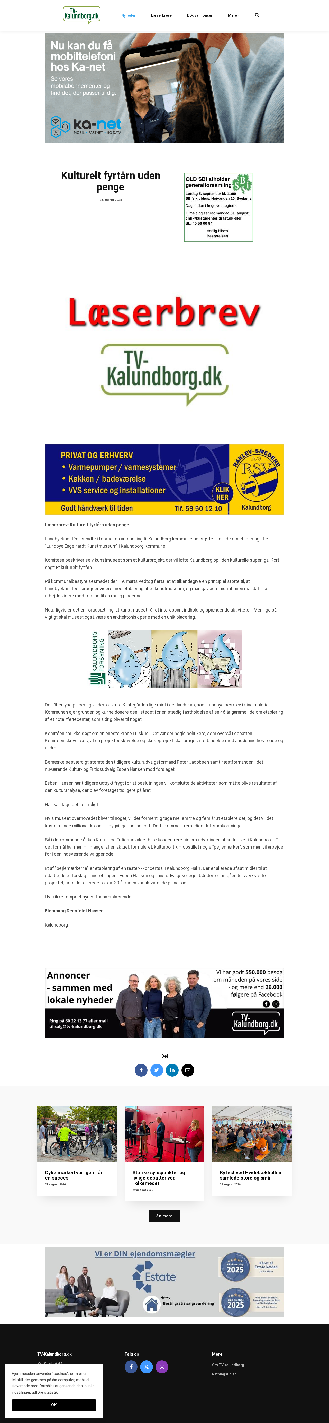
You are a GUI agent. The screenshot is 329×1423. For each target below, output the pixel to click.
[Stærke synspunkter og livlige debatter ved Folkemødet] (164, 1134)
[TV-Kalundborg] (81, 15)
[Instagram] (162, 1366)
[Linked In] (172, 1070)
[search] (257, 15)
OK (54, 1405)
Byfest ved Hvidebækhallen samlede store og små (250, 1175)
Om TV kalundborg (228, 1365)
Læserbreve (161, 15)
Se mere (164, 1216)
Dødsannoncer (200, 15)
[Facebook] (141, 1070)
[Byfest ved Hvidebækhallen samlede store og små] (252, 1134)
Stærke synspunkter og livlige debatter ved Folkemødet (158, 1177)
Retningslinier (224, 1374)
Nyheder (128, 15)
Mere (233, 15)
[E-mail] (187, 1070)
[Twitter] (156, 1070)
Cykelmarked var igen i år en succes (74, 1175)
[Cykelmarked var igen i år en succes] (77, 1134)
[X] (146, 1366)
